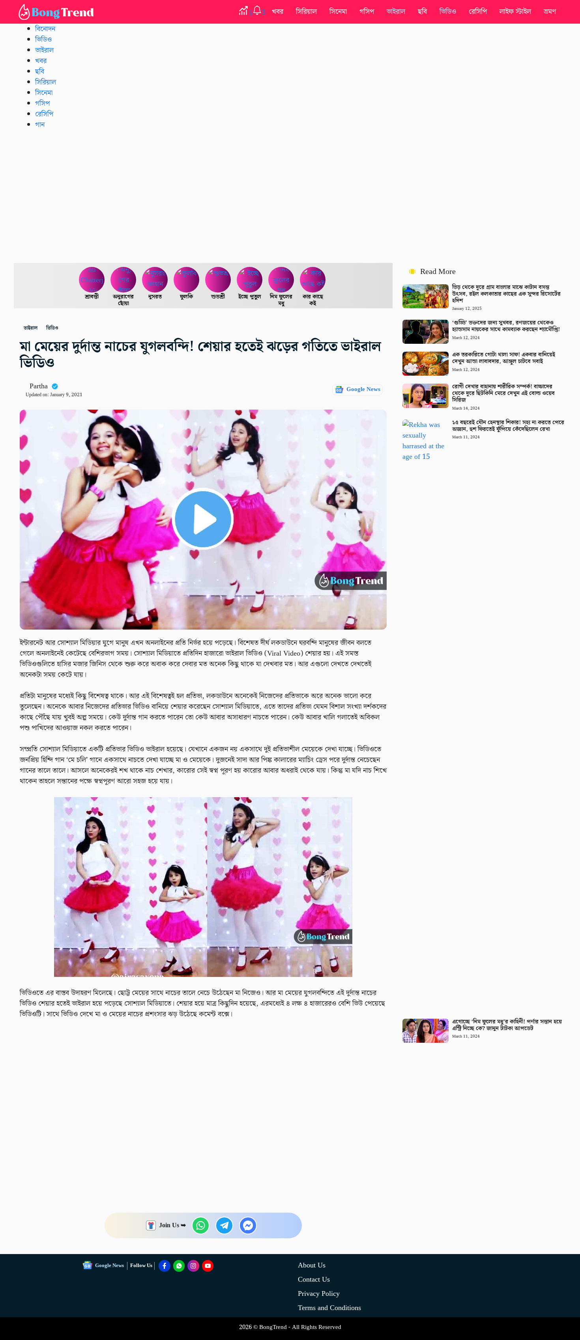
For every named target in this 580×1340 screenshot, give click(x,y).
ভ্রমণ (550, 11)
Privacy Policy (319, 1293)
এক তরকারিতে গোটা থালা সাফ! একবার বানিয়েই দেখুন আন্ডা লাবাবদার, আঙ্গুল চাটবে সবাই (503, 358)
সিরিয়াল (306, 11)
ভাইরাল (396, 11)
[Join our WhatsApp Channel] (179, 1266)
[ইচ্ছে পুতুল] (250, 280)
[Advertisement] (290, 196)
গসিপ (366, 11)
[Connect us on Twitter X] (193, 1266)
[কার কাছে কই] (313, 280)
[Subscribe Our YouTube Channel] (208, 1266)
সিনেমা (338, 11)
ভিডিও (448, 11)
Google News (363, 389)
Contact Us (314, 1279)
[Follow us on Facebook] (164, 1266)
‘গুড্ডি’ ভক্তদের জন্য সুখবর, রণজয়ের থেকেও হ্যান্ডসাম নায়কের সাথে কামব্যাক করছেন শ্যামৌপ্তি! (506, 326)
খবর (277, 11)
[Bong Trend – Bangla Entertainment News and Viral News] (57, 12)
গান (40, 124)
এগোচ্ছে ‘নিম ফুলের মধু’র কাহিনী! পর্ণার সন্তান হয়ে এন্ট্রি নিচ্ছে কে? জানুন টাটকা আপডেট (507, 1025)
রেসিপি (478, 11)
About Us (312, 1265)
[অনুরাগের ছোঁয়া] (123, 280)
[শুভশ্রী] (218, 280)
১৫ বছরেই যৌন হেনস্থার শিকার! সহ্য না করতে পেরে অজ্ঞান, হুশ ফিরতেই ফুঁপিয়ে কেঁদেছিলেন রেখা (508, 426)
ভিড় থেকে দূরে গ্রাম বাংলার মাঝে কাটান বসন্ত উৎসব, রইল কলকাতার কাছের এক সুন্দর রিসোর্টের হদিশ (506, 294)
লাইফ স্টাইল (515, 11)
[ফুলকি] (186, 280)
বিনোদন (45, 29)
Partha (39, 386)
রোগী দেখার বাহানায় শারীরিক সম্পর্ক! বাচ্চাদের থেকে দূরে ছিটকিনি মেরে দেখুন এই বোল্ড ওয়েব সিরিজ (503, 393)
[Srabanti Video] (92, 280)
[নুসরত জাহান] (155, 280)
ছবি (422, 11)
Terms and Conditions (329, 1308)
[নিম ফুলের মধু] (281, 280)
